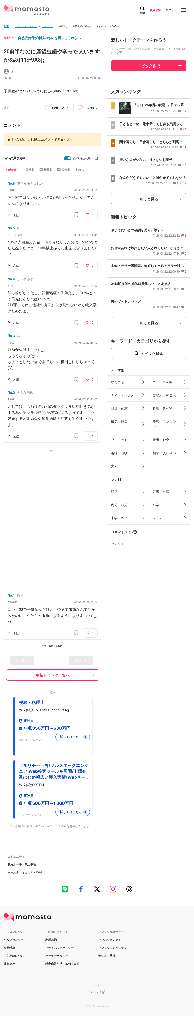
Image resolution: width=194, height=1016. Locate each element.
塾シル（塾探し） (109, 955)
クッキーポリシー (56, 955)
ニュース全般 (162, 381)
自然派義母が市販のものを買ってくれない (49, 37)
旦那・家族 (119, 408)
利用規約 (51, 939)
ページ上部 (97, 991)
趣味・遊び (119, 452)
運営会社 (9, 963)
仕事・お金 (161, 439)
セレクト (117, 543)
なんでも (117, 381)
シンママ (159, 517)
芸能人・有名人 (164, 395)
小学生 (158, 504)
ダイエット (119, 439)
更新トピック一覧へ (53, 675)
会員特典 (9, 947)
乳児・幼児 (119, 504)
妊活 (114, 491)
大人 (114, 465)
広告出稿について (15, 955)
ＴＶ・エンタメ (122, 395)
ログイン (171, 10)
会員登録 (155, 10)
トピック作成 (148, 65)
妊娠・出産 (161, 491)
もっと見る (148, 199)
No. (11, 183)
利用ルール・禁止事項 (22, 864)
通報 (6, 107)
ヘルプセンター (14, 939)
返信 (16, 214)
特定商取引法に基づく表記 (62, 963)
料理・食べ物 (162, 408)
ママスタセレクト (109, 939)
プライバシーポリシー (59, 947)
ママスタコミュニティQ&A (25, 872)
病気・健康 (119, 421)
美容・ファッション (166, 424)
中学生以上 (119, 517)
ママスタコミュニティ (112, 947)
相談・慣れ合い (164, 452)
